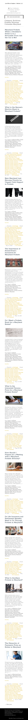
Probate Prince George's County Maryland (13, 243)
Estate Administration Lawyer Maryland (13, 693)
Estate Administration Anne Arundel (12, 212)
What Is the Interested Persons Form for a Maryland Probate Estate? (13, 389)
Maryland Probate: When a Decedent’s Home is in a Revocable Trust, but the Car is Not (13, 34)
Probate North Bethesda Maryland (13, 312)
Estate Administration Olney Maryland (12, 230)
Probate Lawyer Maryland (11, 312)
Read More (7, 77)
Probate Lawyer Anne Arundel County (12, 443)
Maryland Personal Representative (14, 435)
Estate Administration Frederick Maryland (12, 692)
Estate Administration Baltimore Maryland (13, 688)
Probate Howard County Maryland (13, 440)
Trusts (11, 89)
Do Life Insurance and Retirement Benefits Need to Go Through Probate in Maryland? (14, 519)
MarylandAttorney (9, 290)
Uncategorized (13, 93)
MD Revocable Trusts (15, 73)
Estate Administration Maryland (14, 154)
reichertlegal (15, 80)
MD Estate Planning (9, 616)
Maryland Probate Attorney (16, 552)
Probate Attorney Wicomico (16, 220)
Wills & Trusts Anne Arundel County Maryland (12, 97)
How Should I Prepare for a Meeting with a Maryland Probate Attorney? (14, 456)
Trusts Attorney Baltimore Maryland (13, 90)
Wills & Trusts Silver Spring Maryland (12, 102)
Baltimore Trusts (14, 67)
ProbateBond (8, 361)
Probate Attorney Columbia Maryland (14, 437)
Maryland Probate (17, 288)
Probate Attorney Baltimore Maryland (14, 74)
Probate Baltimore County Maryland (13, 439)
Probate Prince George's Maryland (13, 314)
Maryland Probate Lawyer (16, 144)
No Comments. (13, 104)
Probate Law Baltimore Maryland (13, 441)
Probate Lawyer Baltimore (11, 169)
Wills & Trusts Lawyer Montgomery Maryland (14, 100)
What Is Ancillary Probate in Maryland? (14, 579)
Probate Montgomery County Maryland (13, 170)
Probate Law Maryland (15, 168)
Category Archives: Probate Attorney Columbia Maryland (13, 22)
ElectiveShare (16, 139)
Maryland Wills (12, 72)
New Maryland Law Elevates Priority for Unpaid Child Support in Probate (14, 181)
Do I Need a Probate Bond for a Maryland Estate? (13, 322)
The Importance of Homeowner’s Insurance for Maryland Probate (12, 252)
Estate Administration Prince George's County (12, 158)
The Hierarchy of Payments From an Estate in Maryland (13, 645)
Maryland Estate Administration (11, 70)
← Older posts (8, 704)
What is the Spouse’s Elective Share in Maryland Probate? (13, 109)
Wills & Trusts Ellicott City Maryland (13, 98)
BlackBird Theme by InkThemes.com (16, 718)
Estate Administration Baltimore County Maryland (13, 68)
